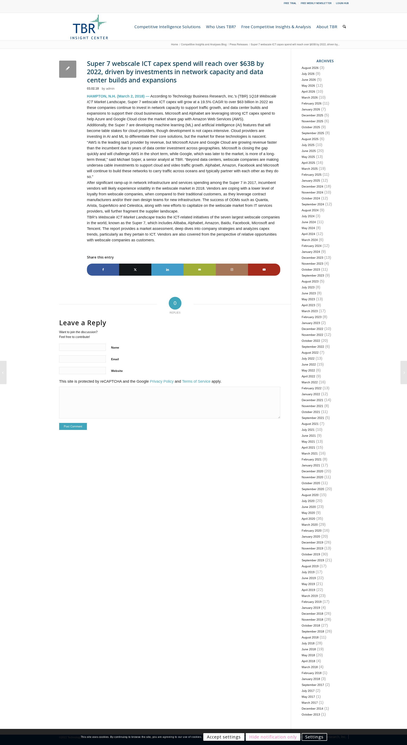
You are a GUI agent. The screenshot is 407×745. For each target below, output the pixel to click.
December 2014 (312, 708)
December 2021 (312, 400)
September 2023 (313, 275)
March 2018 (310, 667)
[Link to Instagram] (232, 270)
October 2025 (311, 127)
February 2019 (312, 601)
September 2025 (313, 133)
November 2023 (312, 263)
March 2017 (310, 702)
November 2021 (312, 406)
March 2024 (310, 240)
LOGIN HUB (342, 3)
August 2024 (310, 210)
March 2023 (310, 311)
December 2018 (312, 613)
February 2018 (312, 673)
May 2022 (308, 370)
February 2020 (312, 530)
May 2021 (308, 441)
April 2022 (308, 376)
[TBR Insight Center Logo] (89, 26)
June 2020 (309, 507)
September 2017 (313, 685)
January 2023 (311, 323)
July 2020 (308, 501)
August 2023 (310, 281)
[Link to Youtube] (264, 270)
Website (117, 370)
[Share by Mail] (200, 270)
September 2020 (313, 489)
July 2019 (308, 572)
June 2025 (309, 151)
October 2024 (311, 198)
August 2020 (310, 495)
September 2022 (313, 346)
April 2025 (308, 162)
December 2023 (312, 257)
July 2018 (308, 643)
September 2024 (313, 204)
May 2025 (308, 156)
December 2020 (312, 471)
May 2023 (308, 299)
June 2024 (309, 222)
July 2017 (308, 690)
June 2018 (309, 649)
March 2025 (310, 168)
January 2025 (311, 180)
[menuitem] (290, 3)
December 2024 (312, 186)
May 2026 (308, 85)
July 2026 (308, 73)
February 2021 (312, 459)
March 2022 (310, 382)
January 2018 (311, 679)
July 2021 (308, 429)
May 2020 (308, 512)
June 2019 (309, 578)
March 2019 (310, 596)
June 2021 (309, 435)
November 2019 (312, 548)
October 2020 (311, 483)
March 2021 (310, 453)
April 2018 (308, 661)
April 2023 (308, 305)
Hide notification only (273, 737)
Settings (314, 737)
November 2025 (312, 121)
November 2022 (312, 334)
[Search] (344, 26)
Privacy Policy (162, 381)
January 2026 (311, 109)
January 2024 (311, 251)
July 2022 (308, 358)
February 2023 (312, 317)
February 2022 (312, 388)
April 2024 (308, 234)
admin (110, 88)
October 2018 (311, 625)
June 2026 (309, 79)
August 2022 (310, 352)
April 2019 (308, 590)
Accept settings (224, 737)
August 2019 (310, 566)
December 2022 (312, 329)
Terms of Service (196, 381)
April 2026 (308, 91)
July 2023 (308, 287)
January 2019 (311, 607)
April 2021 (308, 447)
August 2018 (310, 637)
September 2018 (313, 631)
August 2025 (310, 139)
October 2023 (311, 269)
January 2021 (311, 465)
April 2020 (308, 518)
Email (115, 359)
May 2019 (308, 584)
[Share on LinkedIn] (167, 270)
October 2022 (311, 340)
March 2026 (310, 97)
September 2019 (313, 560)
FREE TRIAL (290, 3)
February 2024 (312, 245)
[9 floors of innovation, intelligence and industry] (3, 372)
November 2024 (312, 192)
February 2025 (312, 174)
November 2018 (312, 619)
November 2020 (312, 477)
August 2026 (310, 67)
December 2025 (312, 115)
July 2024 (308, 216)
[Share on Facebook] (103, 270)
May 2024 (308, 228)
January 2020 (311, 536)
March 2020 (310, 524)
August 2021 (310, 423)
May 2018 (308, 655)
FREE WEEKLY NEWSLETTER (316, 3)
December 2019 (312, 542)
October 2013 (311, 714)
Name (115, 347)
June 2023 (309, 293)
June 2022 (309, 364)
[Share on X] (135, 270)
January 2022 (311, 394)
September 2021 (313, 418)
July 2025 (308, 145)
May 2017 (308, 696)
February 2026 (312, 103)
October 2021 (311, 412)
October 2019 (311, 554)
